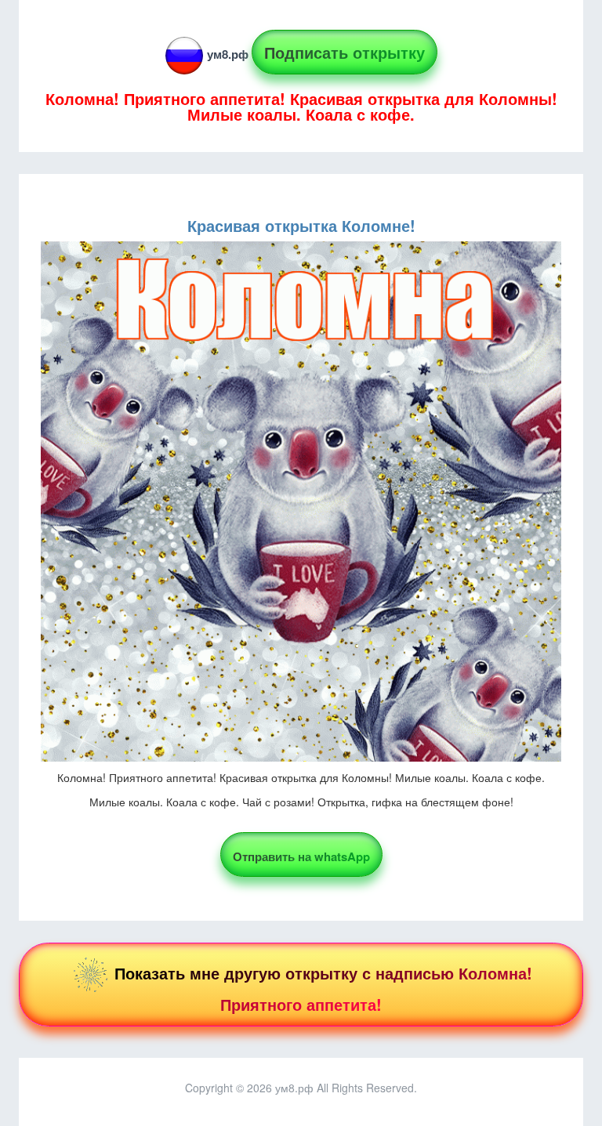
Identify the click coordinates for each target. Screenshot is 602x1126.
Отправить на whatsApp (301, 856)
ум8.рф (227, 54)
